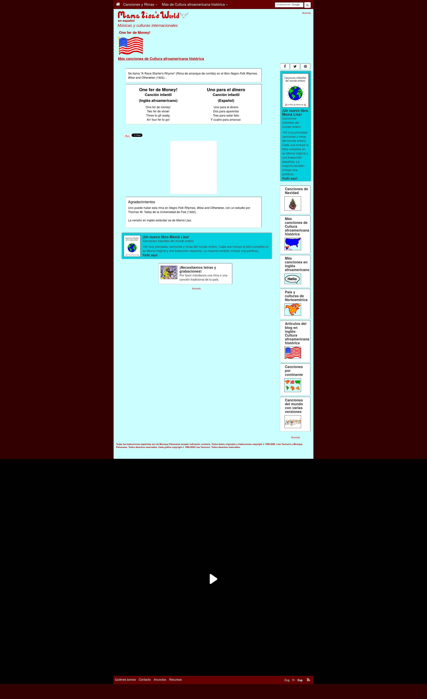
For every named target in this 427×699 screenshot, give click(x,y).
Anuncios (160, 679)
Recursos (175, 679)
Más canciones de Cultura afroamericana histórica (161, 58)
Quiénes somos (125, 679)
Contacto (145, 679)
